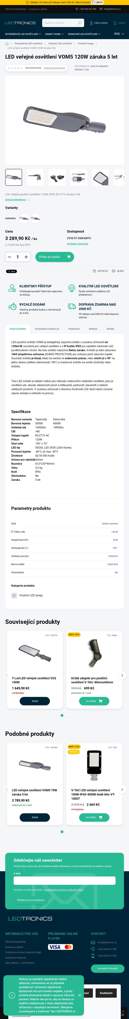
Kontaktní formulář (108, 968)
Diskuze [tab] (93, 328)
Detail (35, 701)
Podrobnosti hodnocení (54, 68)
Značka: (82, 70)
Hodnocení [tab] (74, 328)
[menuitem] (23, 34)
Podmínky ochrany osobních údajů (23, 952)
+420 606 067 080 (107, 949)
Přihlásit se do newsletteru (31, 900)
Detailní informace (15, 200)
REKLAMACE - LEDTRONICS (19, 963)
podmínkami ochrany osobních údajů (64, 890)
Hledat (79, 22)
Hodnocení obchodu (15, 957)
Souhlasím (106, 993)
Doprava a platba (38, 9)
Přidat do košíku (49, 257)
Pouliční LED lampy (31, 595)
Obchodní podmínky (15, 9)
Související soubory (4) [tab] (47, 328)
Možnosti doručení (77, 244)
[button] (61, 715)
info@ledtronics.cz (107, 942)
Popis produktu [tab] (18, 328)
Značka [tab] (110, 328)
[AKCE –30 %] (94, 653)
